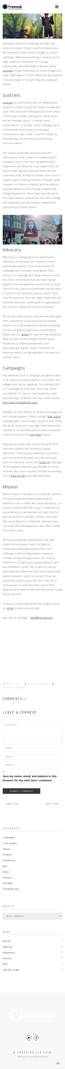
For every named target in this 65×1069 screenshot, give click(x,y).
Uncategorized (11, 888)
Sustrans (8, 70)
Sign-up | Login (11, 969)
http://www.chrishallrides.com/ (20, 402)
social (9, 608)
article (25, 334)
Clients (6, 849)
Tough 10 (44, 462)
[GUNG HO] (12, 6)
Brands (7, 941)
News (6, 871)
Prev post (12, 803)
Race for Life (18, 475)
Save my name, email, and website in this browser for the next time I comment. (30, 778)
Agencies (8, 946)
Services (7, 877)
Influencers (9, 860)
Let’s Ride (35, 434)
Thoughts (20, 687)
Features (7, 854)
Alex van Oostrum (38, 684)
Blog (5, 963)
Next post (52, 803)
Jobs (5, 866)
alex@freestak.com (42, 617)
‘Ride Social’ (54, 416)
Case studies (10, 843)
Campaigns (9, 837)
